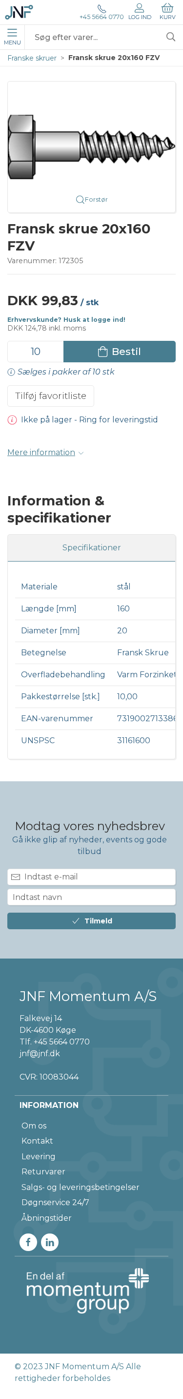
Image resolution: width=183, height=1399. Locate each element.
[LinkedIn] (50, 1242)
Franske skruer (32, 58)
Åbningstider (46, 1218)
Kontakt (37, 1141)
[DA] (19, 12)
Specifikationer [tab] (91, 547)
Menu (12, 42)
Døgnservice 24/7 (55, 1202)
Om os (33, 1125)
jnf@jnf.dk (40, 1053)
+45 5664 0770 (102, 17)
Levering (38, 1156)
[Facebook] (28, 1242)
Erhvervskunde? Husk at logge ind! (66, 319)
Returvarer (43, 1171)
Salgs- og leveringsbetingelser (80, 1187)
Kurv (168, 17)
